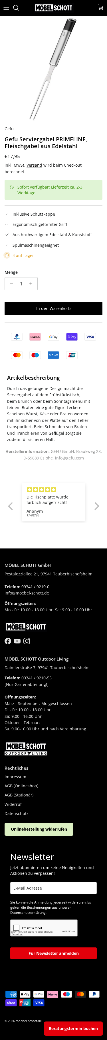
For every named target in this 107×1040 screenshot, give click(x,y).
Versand (34, 165)
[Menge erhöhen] (32, 283)
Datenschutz (17, 813)
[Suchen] (19, 7)
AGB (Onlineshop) (21, 785)
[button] (12, 506)
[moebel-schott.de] (54, 8)
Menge (11, 272)
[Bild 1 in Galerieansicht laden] (53, 69)
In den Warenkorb (53, 308)
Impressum (15, 776)
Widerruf (13, 804)
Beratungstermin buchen (73, 1028)
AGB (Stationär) (19, 795)
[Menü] (6, 7)
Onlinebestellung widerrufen (39, 829)
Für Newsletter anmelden (54, 953)
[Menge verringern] (10, 283)
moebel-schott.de (29, 1021)
